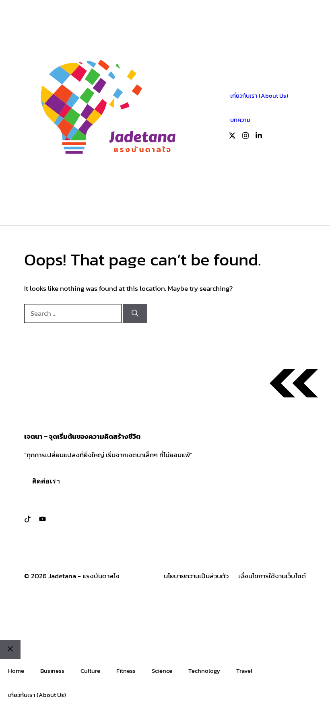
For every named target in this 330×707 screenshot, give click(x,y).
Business (52, 670)
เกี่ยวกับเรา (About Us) (259, 95)
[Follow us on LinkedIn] (258, 137)
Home (16, 670)
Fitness (126, 670)
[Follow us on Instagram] (245, 137)
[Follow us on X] (232, 137)
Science (162, 670)
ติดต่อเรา (46, 481)
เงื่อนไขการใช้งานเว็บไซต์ (272, 576)
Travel (244, 670)
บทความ (240, 119)
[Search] (135, 313)
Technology (204, 670)
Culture (90, 670)
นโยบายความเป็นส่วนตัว (196, 576)
